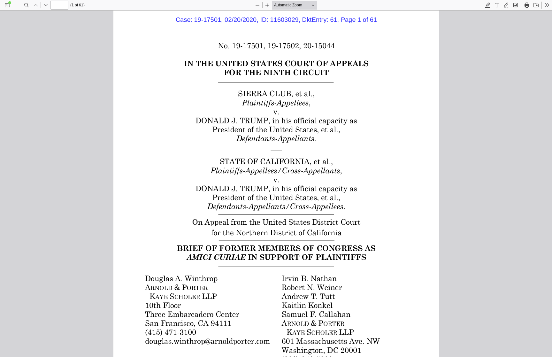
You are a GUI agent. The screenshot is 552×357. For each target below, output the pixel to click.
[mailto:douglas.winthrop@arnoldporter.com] (206, 341)
